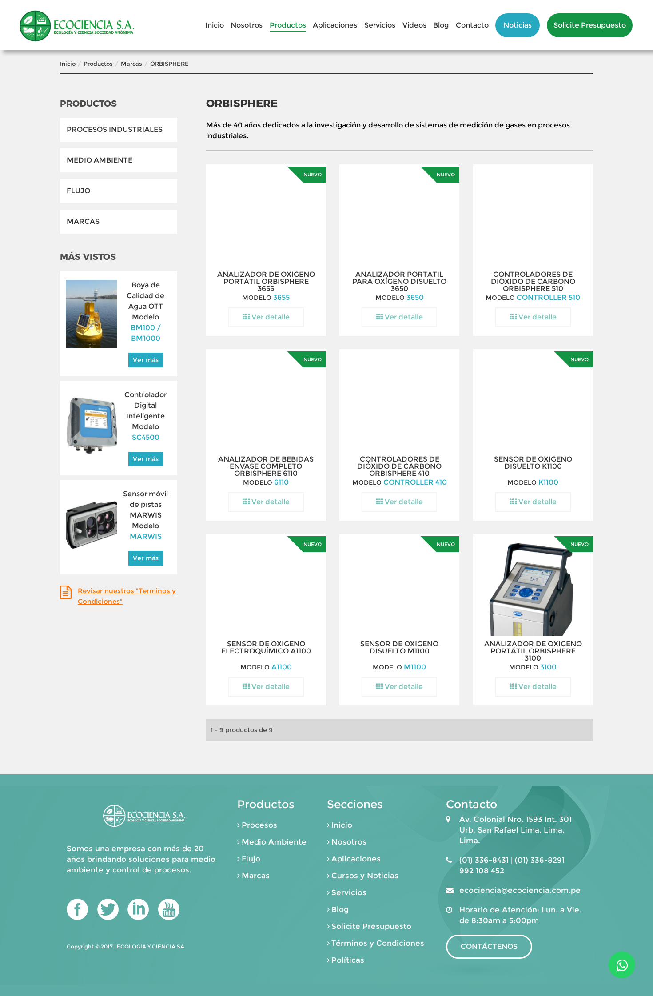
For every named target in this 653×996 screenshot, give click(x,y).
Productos (288, 25)
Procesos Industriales (115, 129)
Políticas (347, 960)
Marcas (131, 63)
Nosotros (247, 25)
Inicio (214, 25)
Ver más (146, 360)
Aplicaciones (335, 25)
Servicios (379, 25)
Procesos (259, 825)
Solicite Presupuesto (589, 25)
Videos (414, 25)
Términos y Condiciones (377, 943)
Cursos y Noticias (364, 875)
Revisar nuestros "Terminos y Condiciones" (127, 596)
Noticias (517, 25)
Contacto (472, 25)
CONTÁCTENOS (489, 946)
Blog (441, 25)
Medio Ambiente (99, 160)
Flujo (78, 191)
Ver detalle (270, 317)
